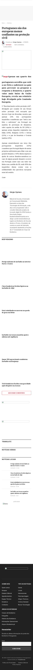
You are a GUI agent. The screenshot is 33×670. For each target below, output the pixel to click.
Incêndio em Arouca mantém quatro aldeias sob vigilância (15, 336)
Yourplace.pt (21, 659)
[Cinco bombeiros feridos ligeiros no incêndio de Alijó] (16, 275)
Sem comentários (19, 44)
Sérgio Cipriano (17, 42)
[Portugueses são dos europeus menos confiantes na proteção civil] (16, 59)
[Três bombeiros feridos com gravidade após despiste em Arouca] (16, 373)
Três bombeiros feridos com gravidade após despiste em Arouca (16, 385)
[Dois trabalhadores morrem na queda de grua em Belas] (16, 300)
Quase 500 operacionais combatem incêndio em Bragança (14, 360)
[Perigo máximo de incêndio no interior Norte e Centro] (16, 251)
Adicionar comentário (16, 393)
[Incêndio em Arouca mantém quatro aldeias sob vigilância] (16, 324)
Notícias (8, 44)
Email (3, 641)
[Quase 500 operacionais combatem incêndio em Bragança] (16, 348)
